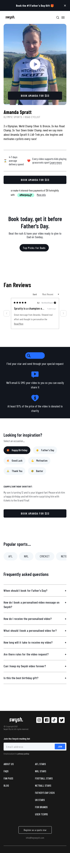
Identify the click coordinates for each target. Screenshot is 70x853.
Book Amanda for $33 (35, 513)
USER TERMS (41, 814)
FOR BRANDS (41, 807)
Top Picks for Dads (34, 247)
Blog (6, 785)
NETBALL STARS (43, 785)
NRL (26, 556)
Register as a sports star (35, 829)
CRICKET (45, 556)
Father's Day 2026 (45, 792)
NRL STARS (40, 771)
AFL (10, 556)
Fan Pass (8, 778)
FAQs (6, 771)
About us (9, 764)
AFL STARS (40, 764)
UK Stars (40, 799)
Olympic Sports (13, 117)
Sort (35, 294)
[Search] (57, 17)
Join (60, 746)
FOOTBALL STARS (44, 778)
